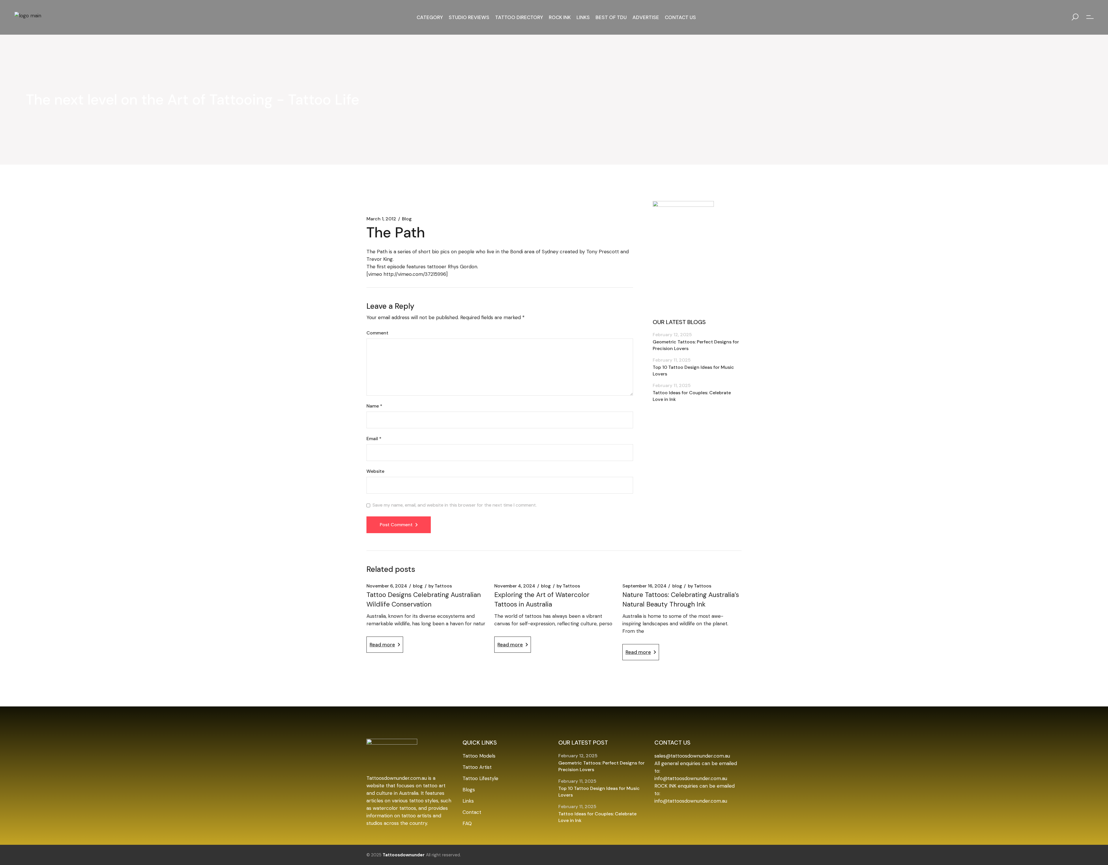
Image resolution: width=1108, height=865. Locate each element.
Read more (382, 644)
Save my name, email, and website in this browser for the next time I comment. (455, 505)
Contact (472, 812)
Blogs (469, 789)
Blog (407, 219)
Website (375, 471)
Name (374, 406)
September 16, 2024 (644, 586)
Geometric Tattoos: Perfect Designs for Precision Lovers (696, 345)
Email (373, 439)
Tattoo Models (479, 756)
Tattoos (440, 586)
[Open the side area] (1090, 17)
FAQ (467, 823)
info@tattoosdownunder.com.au (690, 778)
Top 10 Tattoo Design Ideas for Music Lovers (693, 370)
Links (468, 801)
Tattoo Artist (477, 767)
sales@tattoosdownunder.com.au (692, 756)
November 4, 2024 (514, 586)
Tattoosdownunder (404, 855)
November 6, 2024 (386, 586)
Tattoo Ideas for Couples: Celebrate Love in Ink (692, 396)
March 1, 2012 (381, 219)
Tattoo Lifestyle (480, 778)
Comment (377, 333)
